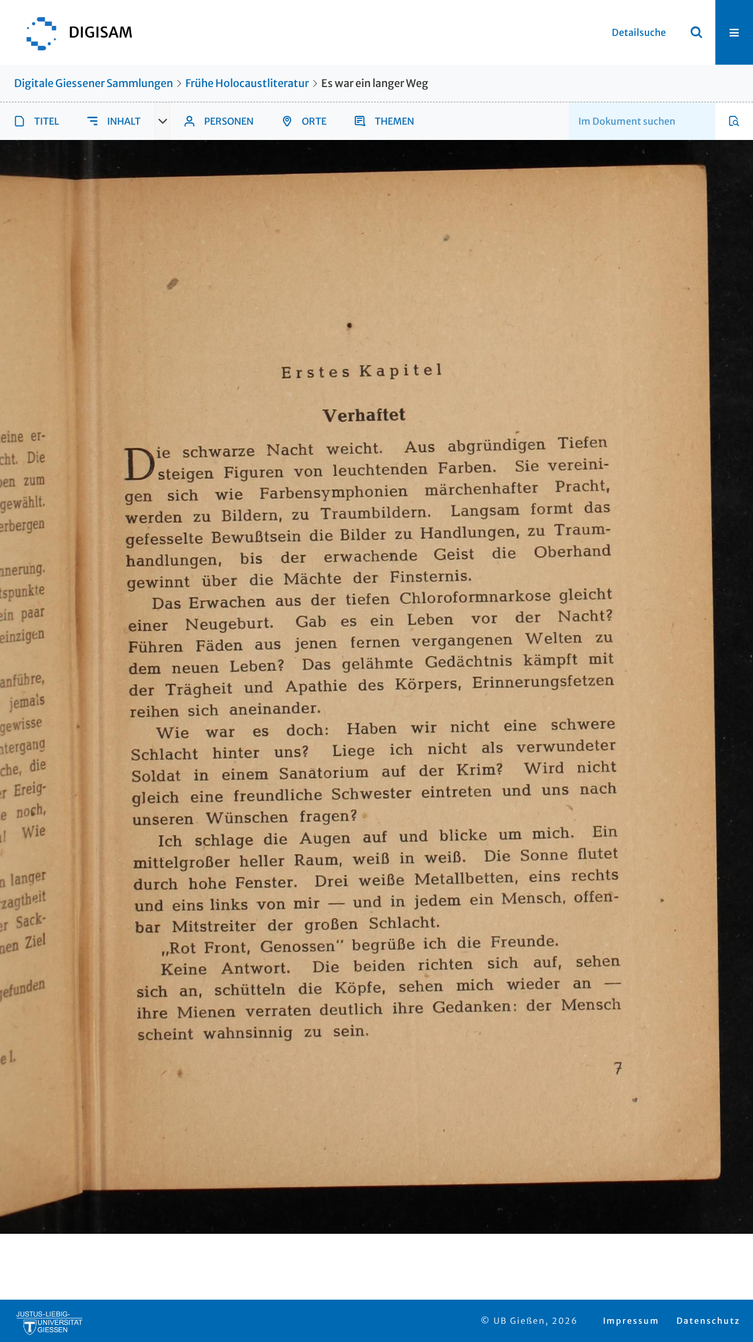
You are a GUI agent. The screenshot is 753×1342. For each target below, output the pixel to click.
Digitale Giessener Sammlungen (93, 83)
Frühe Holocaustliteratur (247, 83)
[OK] (696, 32)
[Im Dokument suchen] (734, 121)
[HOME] (73, 32)
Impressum (631, 1321)
